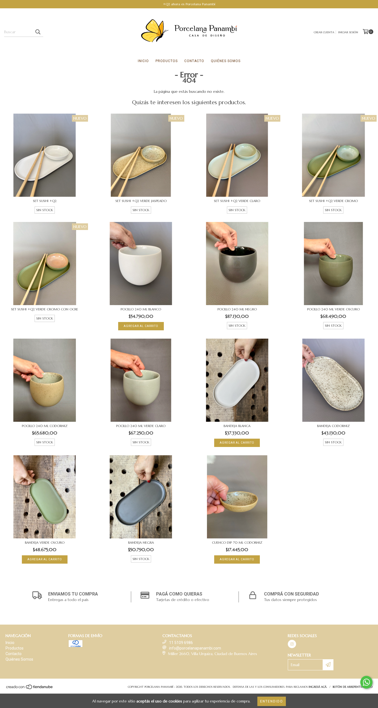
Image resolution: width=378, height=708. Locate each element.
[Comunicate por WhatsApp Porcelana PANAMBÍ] (366, 682)
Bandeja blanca (237, 426)
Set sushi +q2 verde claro (237, 201)
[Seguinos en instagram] (292, 644)
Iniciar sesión (348, 32)
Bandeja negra (141, 542)
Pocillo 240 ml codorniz (45, 426)
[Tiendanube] (30, 688)
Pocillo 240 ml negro (237, 309)
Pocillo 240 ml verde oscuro (333, 309)
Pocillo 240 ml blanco (141, 309)
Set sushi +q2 (44, 201)
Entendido (271, 701)
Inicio (143, 61)
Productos (167, 61)
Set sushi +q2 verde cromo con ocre (44, 309)
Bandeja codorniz (333, 426)
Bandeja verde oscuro (44, 542)
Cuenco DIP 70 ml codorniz (237, 542)
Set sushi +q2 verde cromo (333, 201)
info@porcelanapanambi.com (195, 648)
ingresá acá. (318, 687)
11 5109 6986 (181, 642)
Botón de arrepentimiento (352, 687)
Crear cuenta (324, 32)
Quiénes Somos (225, 61)
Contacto (194, 61)
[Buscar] (37, 32)
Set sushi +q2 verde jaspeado (141, 201)
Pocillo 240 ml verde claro (140, 426)
